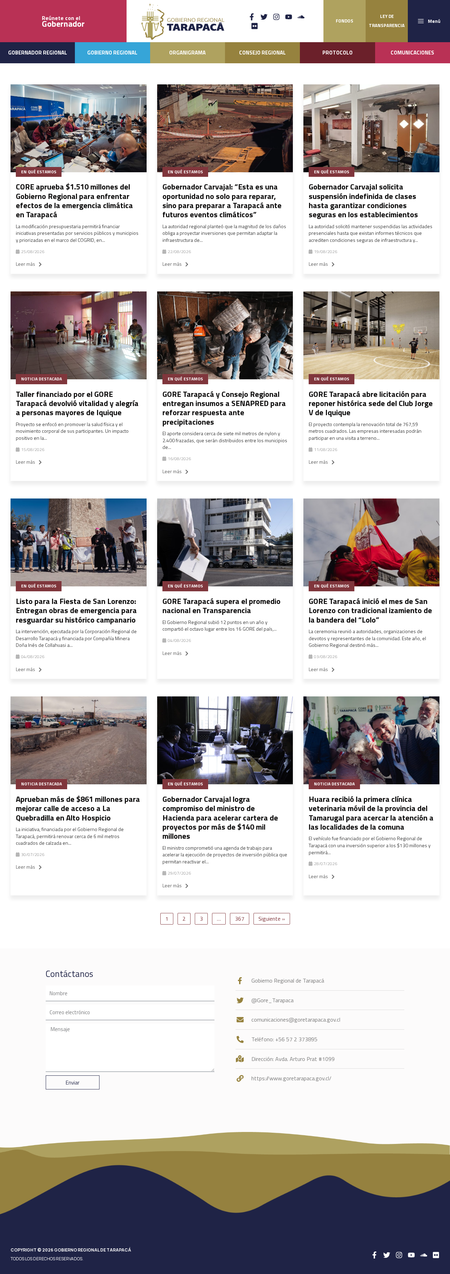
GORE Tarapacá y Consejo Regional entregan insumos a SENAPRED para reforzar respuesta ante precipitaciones (224, 408)
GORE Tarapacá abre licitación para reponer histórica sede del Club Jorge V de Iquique (371, 403)
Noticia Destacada (41, 378)
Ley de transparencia (387, 21)
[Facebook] (251, 16)
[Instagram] (276, 16)
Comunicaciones (412, 53)
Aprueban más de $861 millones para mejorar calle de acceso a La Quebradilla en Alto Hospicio (78, 808)
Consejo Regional (262, 53)
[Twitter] (264, 16)
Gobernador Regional (37, 53)
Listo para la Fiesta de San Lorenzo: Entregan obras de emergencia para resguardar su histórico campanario (76, 610)
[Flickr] (254, 26)
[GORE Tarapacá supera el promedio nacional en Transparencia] (225, 542)
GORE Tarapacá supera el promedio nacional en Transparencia (221, 605)
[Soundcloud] (300, 16)
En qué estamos (38, 171)
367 (239, 918)
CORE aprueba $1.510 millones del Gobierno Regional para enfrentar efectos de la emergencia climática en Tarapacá (74, 200)
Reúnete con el (63, 21)
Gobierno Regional (112, 53)
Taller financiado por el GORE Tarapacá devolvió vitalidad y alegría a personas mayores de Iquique (77, 403)
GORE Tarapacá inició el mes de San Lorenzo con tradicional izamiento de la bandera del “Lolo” (370, 610)
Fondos (344, 20)
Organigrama (187, 53)
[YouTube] (288, 16)
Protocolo (337, 53)
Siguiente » (271, 918)
